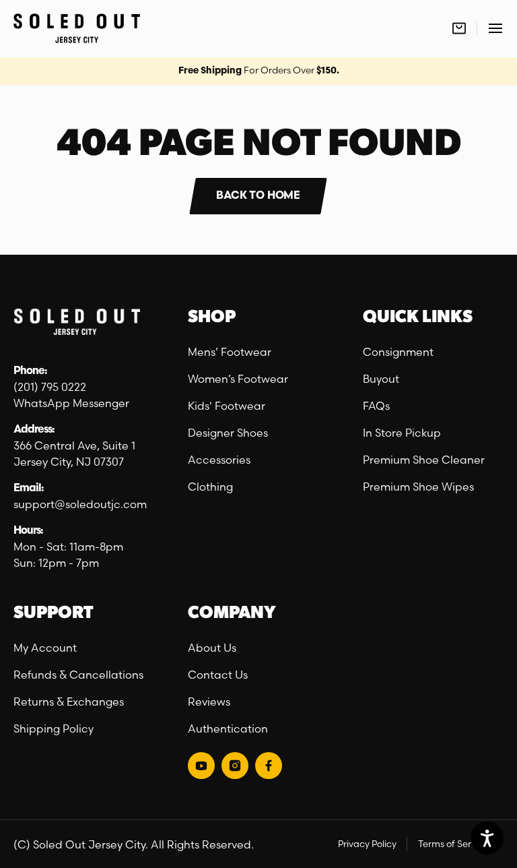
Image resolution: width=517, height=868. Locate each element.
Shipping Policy (53, 728)
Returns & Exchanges (68, 701)
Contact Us (218, 674)
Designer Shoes (228, 432)
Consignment (398, 352)
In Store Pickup (402, 432)
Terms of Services (455, 843)
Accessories (219, 459)
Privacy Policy (367, 843)
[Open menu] (495, 28)
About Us (212, 647)
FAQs (376, 405)
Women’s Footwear (238, 378)
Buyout (381, 378)
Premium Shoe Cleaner (424, 459)
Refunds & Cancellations (78, 674)
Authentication (228, 728)
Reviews (209, 701)
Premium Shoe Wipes (418, 486)
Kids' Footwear (226, 405)
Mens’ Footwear (229, 352)
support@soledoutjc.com (80, 504)
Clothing (210, 486)
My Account (45, 647)
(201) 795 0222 (49, 387)
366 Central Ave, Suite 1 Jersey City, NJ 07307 (75, 453)
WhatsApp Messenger (71, 403)
